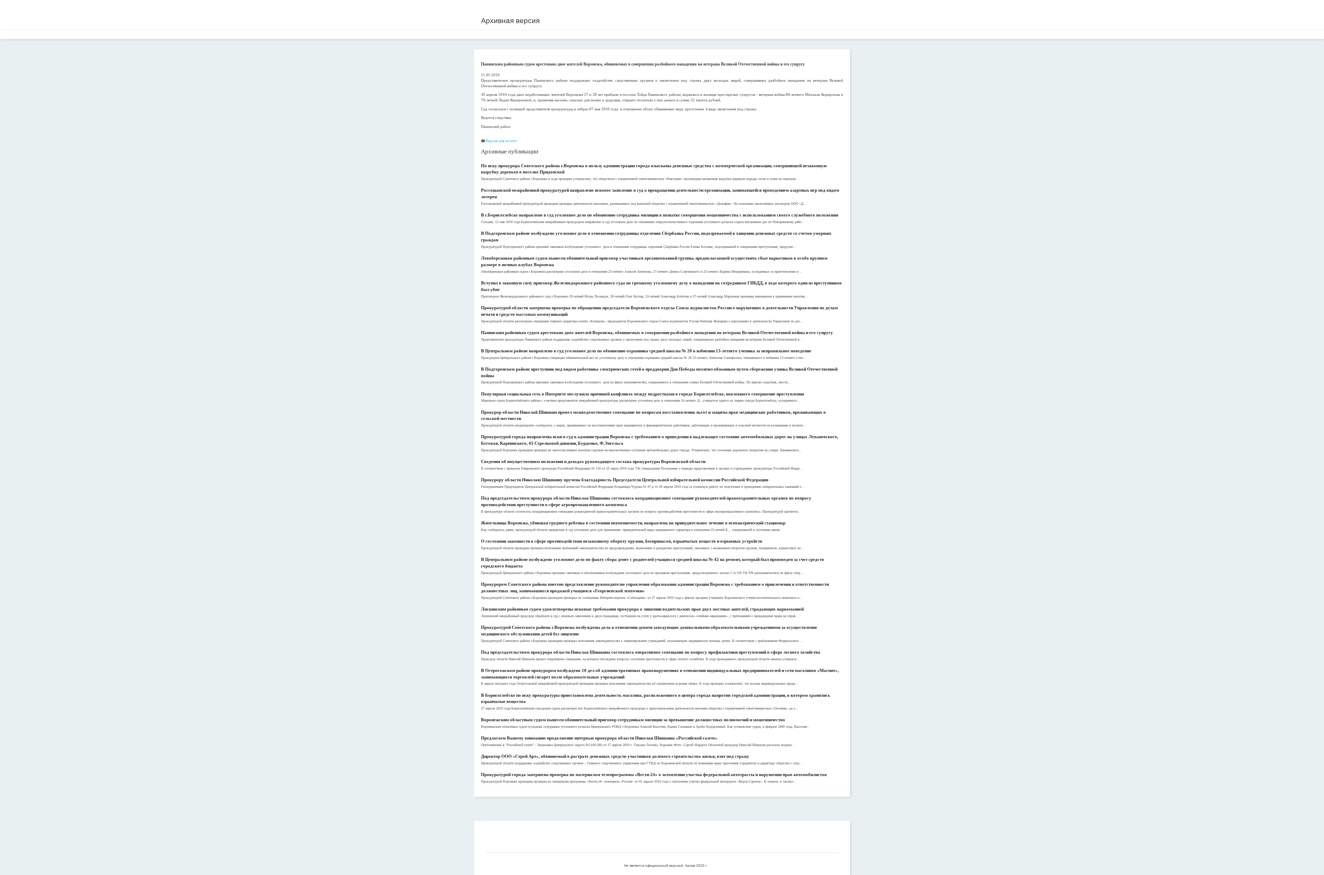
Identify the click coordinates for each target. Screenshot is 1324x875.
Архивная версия (510, 20)
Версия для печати (501, 141)
